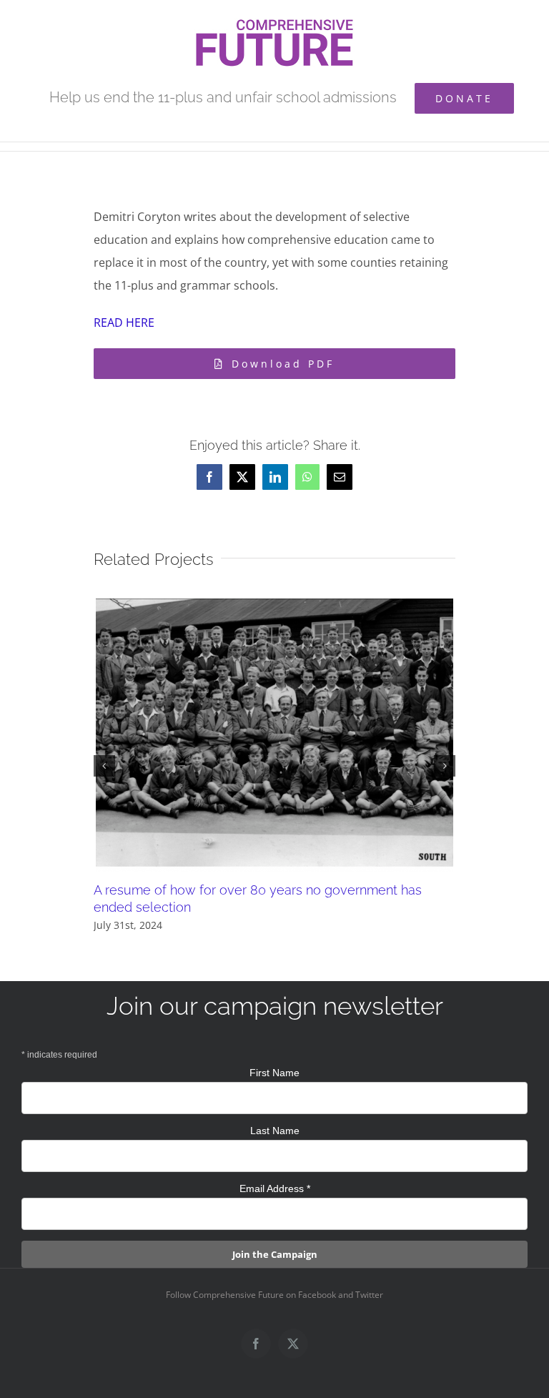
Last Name (275, 1130)
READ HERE (124, 322)
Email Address (274, 1188)
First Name (274, 1072)
